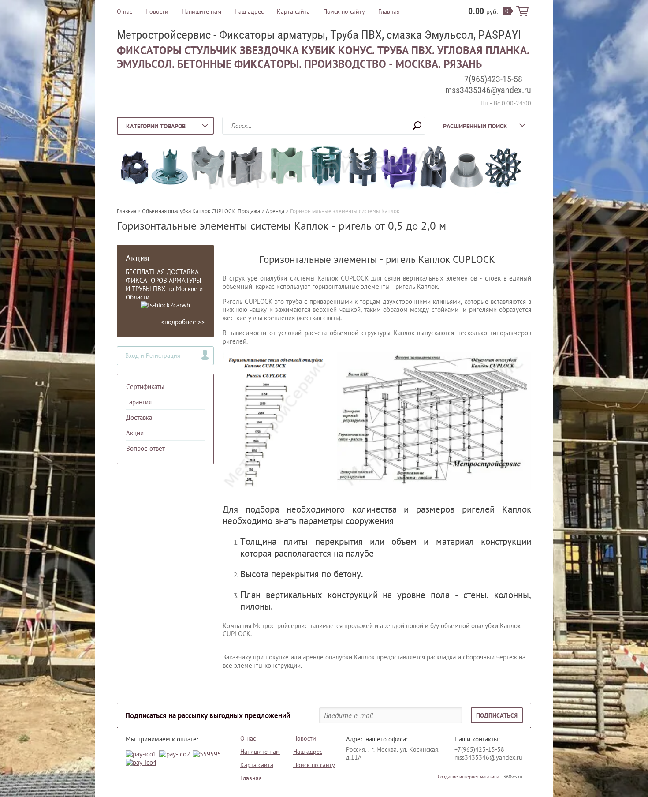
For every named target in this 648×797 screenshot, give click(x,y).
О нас (124, 11)
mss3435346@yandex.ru (488, 90)
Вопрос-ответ (145, 448)
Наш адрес (249, 11)
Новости (156, 11)
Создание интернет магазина (468, 777)
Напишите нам (201, 11)
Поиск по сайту (344, 11)
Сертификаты (145, 386)
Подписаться (497, 715)
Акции (135, 433)
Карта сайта (293, 11)
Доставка (139, 417)
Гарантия (139, 402)
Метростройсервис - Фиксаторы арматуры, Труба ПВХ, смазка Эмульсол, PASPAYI (319, 35)
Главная (389, 11)
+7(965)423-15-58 (491, 79)
